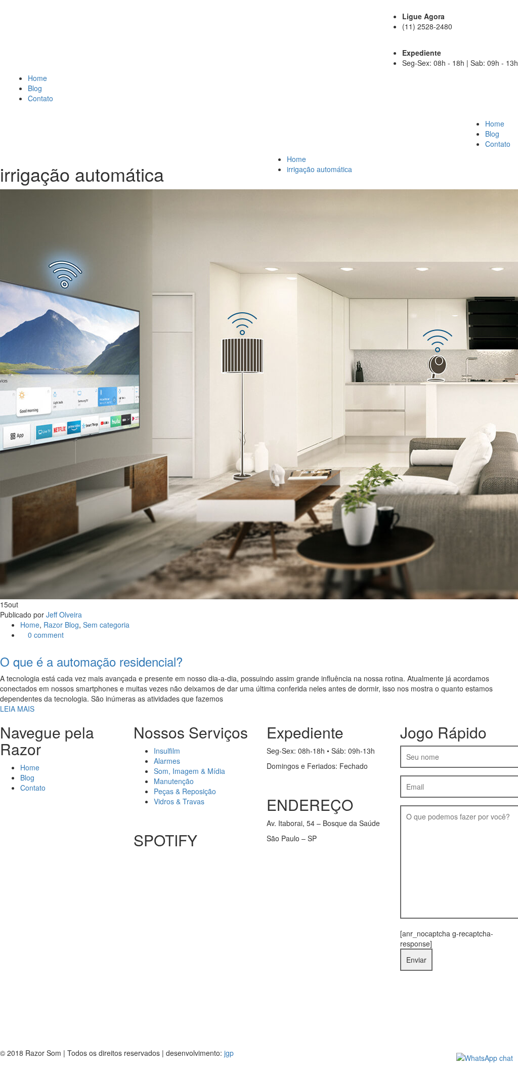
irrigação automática (319, 169)
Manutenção (174, 781)
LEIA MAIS (17, 709)
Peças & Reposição (185, 791)
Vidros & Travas (179, 801)
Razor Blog (61, 625)
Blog (35, 88)
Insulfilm (167, 751)
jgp (229, 1053)
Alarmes (167, 761)
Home (37, 78)
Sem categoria (106, 625)
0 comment (45, 635)
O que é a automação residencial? (91, 661)
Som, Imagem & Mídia (189, 771)
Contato (40, 98)
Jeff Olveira (64, 614)
